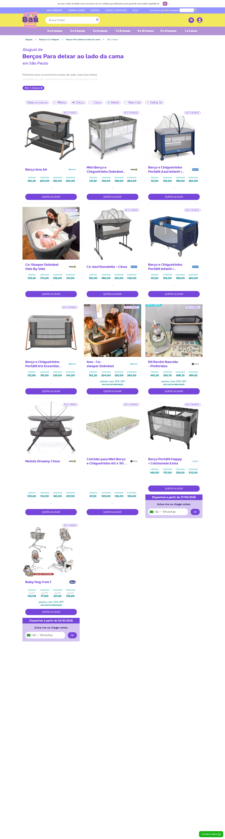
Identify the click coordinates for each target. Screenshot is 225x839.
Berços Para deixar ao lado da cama (83, 39)
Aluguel (28, 39)
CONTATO (95, 10)
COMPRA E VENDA (76, 10)
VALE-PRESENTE (54, 10)
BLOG (135, 10)
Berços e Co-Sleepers (49, 39)
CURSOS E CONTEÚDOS (116, 10)
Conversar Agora (209, 834)
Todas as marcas (37, 102)
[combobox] (155, 512)
